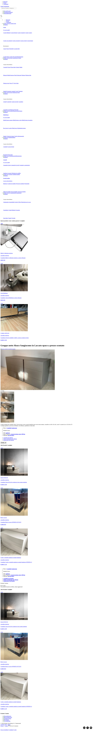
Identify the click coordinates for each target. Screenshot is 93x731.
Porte (9, 154)
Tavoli (16, 91)
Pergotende (26, 183)
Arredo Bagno (19, 111)
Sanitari (5, 136)
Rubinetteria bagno (21, 128)
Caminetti (5, 146)
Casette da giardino (12, 183)
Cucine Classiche (21, 32)
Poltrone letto (28, 75)
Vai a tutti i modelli (6, 117)
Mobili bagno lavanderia (27, 120)
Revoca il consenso (14, 726)
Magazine (5, 1)
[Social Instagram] (91, 728)
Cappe (4, 48)
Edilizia (13, 137)
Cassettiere (20, 101)
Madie (21, 67)
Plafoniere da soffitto (16, 173)
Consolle (5, 67)
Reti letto (16, 109)
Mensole (5, 75)
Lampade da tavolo (15, 165)
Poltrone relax (6, 83)
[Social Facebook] (87, 728)
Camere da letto (14, 101)
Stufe (11, 154)
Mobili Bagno (6, 114)
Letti (9, 109)
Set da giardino (14, 191)
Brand (9, 724)
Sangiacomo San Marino (8, 440)
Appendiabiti (11, 202)
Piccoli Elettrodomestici (18, 56)
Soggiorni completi (11, 91)
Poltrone (23, 75)
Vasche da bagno (10, 136)
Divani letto (13, 67)
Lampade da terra (7, 165)
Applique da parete (7, 173)
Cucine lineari (30, 40)
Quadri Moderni (12, 210)
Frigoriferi (11, 48)
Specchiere (5, 218)
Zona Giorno (18, 58)
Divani (8, 67)
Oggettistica (5, 210)
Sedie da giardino (7, 191)
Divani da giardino (20, 183)
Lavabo (10, 128)
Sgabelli (5, 91)
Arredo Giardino (6, 178)
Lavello (5, 56)
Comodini (5, 109)
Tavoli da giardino (22, 191)
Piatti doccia (14, 128)
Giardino (18, 174)
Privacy (2, 726)
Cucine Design (14, 32)
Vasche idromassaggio (19, 136)
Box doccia (5, 128)
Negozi (4, 2)
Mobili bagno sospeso (8, 120)
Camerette (9, 101)
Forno (7, 48)
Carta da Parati (11, 146)
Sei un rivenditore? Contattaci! (7, 729)
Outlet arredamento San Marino (10, 438)
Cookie (6, 726)
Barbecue (5, 183)
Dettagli (2, 442)
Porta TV (12, 83)
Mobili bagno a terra (17, 120)
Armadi (5, 101)
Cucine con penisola (7, 40)
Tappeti (9, 218)
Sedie (17, 83)
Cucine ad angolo (16, 40)
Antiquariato (6, 202)
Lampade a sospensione (25, 165)
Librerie (17, 67)
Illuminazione (19, 156)
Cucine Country (28, 32)
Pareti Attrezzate (17, 75)
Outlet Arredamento (5, 6)
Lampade (5, 159)
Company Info (4, 724)
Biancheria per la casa (26, 202)
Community (5, 4)
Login (15, 729)
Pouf (15, 83)
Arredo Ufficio (18, 202)
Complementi (18, 192)
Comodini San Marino (8, 437)
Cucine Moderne (6, 32)
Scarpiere (18, 210)
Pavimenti (5, 154)
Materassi (12, 109)
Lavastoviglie (17, 48)
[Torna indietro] (5, 24)
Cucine (14, 23)
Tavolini (13, 218)
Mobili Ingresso (10, 75)
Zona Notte (17, 92)
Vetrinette (20, 91)
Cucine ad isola (23, 40)
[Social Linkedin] (84, 728)
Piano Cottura (10, 56)
